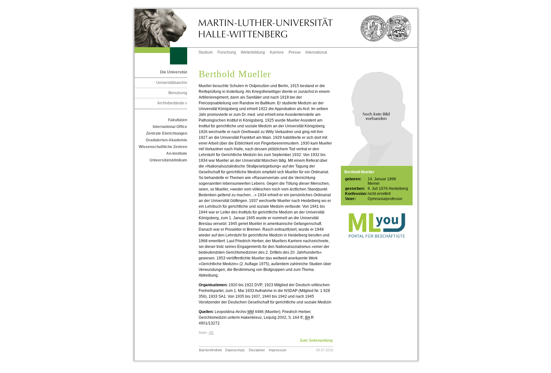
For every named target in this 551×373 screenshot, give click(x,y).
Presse (295, 52)
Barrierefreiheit (210, 350)
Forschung (226, 52)
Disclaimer (257, 350)
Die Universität (173, 72)
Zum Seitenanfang (316, 340)
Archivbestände (172, 103)
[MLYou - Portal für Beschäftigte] (377, 244)
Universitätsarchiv (171, 82)
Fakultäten (177, 120)
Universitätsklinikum (168, 160)
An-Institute (176, 153)
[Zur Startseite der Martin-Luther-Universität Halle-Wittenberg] (166, 28)
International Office (170, 126)
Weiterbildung (253, 52)
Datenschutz (235, 350)
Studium (205, 52)
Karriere (277, 52)
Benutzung (177, 93)
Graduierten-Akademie (166, 140)
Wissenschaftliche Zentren (163, 147)
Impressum (277, 350)
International (316, 52)
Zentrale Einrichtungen (166, 133)
